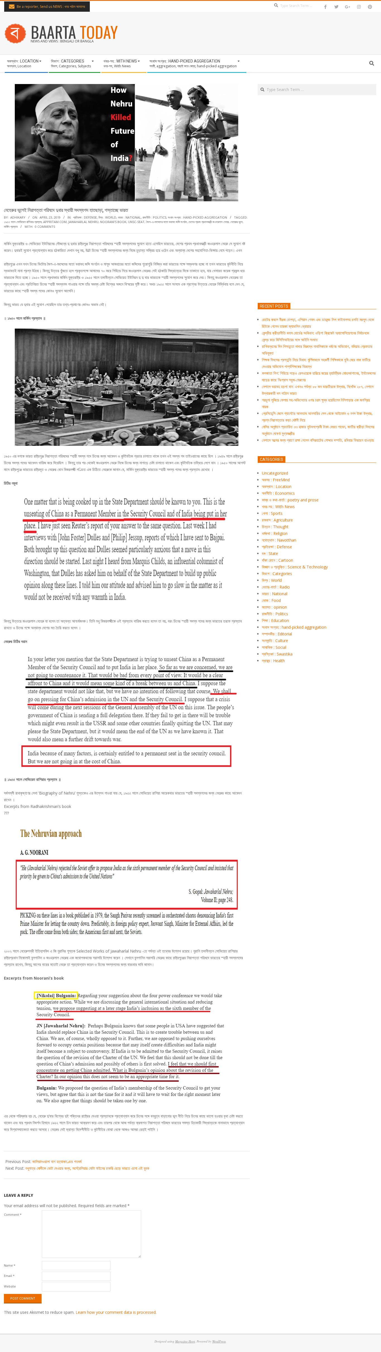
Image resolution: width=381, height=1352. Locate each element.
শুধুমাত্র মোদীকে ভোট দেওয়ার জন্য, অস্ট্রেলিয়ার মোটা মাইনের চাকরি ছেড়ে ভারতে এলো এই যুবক (87, 1168)
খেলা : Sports (272, 513)
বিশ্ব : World (107, 217)
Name (9, 1265)
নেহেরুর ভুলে (236, 222)
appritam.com (55, 222)
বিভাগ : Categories (277, 573)
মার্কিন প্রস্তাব (11, 226)
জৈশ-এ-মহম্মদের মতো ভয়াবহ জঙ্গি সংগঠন (166, 222)
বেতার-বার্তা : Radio (276, 587)
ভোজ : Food (271, 600)
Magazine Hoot (185, 1341)
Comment (12, 1214)
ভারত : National (129, 217)
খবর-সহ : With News (278, 506)
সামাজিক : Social (274, 647)
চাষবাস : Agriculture (277, 520)
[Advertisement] (317, 225)
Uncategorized (275, 473)
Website (10, 1286)
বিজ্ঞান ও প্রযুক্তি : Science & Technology (295, 566)
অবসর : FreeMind (276, 479)
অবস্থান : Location (276, 486)
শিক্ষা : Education (275, 620)
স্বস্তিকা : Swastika (277, 654)
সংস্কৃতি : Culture (275, 640)
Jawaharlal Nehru (83, 222)
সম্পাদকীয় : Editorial (277, 633)
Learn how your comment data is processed (116, 1312)
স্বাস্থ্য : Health (273, 660)
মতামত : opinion (274, 607)
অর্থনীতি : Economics (278, 493)
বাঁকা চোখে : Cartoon (277, 560)
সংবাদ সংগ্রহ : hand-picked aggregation (197, 217)
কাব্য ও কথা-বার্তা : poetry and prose (290, 499)
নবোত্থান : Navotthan (279, 540)
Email (9, 1276)
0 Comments (45, 226)
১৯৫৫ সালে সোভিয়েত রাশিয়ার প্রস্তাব (23, 222)
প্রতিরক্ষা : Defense (85, 217)
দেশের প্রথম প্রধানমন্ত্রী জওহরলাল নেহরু (209, 222)
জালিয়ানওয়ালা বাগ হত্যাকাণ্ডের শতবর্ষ (56, 1161)
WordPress (219, 1341)
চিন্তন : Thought (275, 526)
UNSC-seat (136, 222)
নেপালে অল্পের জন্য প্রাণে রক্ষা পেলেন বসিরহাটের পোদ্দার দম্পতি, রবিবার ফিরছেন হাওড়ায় (318, 440)
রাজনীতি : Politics (154, 217)
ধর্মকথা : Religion (275, 533)
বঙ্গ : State (270, 553)
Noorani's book (113, 222)
